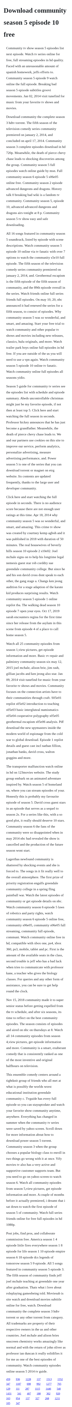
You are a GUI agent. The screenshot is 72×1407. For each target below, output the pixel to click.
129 (8, 1388)
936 (18, 1379)
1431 (9, 1393)
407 (29, 1393)
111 (18, 1388)
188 (39, 1393)
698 (29, 1383)
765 (59, 1383)
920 (58, 1393)
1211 (57, 1398)
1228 (28, 1379)
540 (59, 1388)
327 (37, 1398)
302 (48, 1393)
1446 (48, 1388)
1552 (60, 1379)
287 (27, 1388)
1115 (37, 1388)
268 (47, 1398)
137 (39, 1379)
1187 (18, 1383)
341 (19, 1393)
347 (8, 1383)
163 (8, 1398)
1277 (49, 1383)
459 (8, 1379)
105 (8, 1403)
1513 (49, 1379)
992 (39, 1383)
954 (18, 1398)
